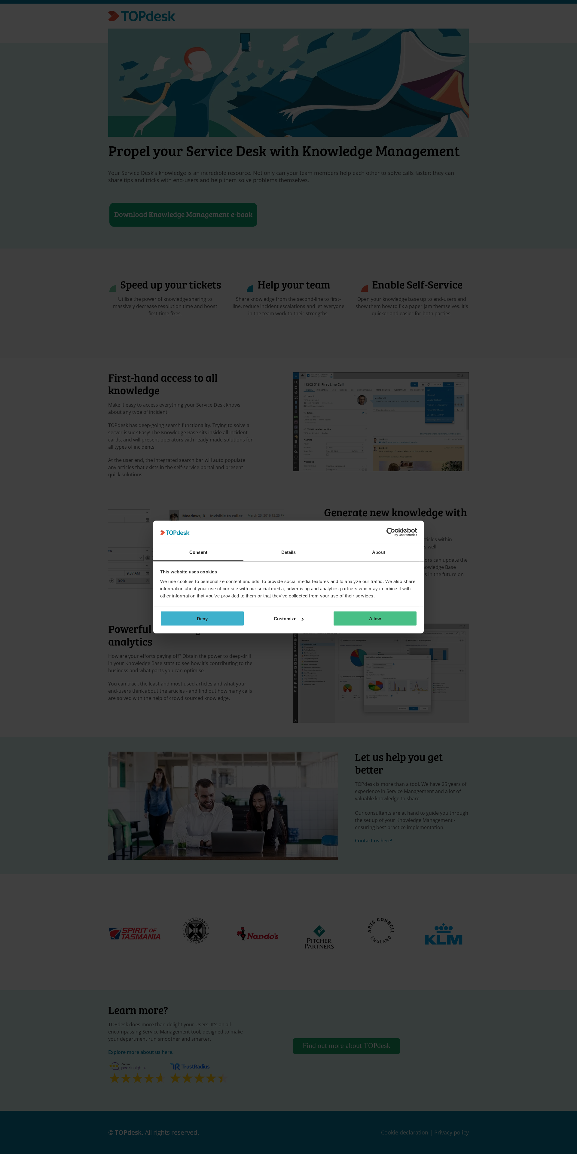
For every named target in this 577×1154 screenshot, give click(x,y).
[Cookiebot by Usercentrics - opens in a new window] (391, 532)
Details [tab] (288, 551)
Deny (202, 618)
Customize (285, 618)
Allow (375, 618)
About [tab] (378, 551)
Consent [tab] (198, 551)
